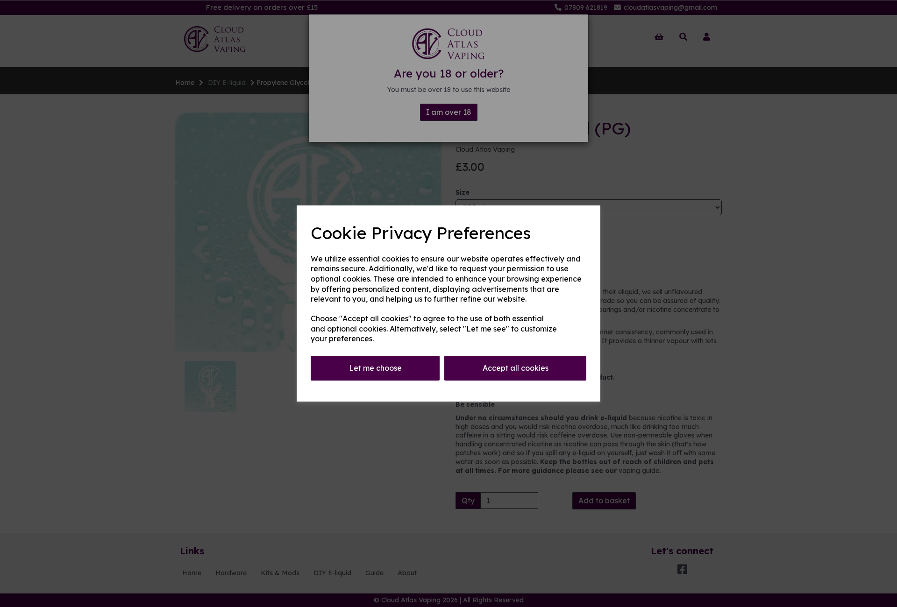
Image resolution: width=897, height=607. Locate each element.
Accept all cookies (515, 368)
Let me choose (375, 368)
